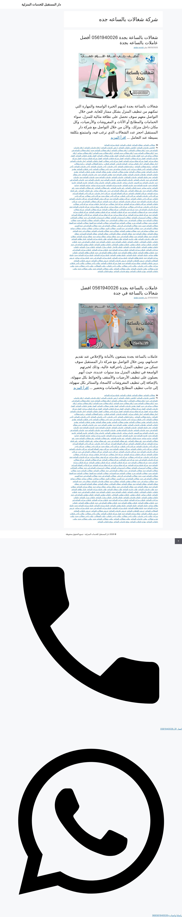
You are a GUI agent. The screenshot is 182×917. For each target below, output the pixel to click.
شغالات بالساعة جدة (150, 220)
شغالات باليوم (111, 228)
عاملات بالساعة (125, 145)
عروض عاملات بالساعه (149, 263)
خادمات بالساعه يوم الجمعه (144, 183)
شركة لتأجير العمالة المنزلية (82, 215)
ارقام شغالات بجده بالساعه (103, 153)
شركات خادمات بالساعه (127, 201)
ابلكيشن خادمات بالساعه (146, 148)
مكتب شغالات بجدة (85, 269)
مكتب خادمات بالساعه (139, 269)
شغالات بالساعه (149, 145)
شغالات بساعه (87, 228)
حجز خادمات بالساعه (89, 174)
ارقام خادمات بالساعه (92, 148)
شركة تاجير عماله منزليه (118, 207)
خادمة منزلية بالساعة (114, 185)
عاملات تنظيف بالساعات (120, 244)
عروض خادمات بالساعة (117, 261)
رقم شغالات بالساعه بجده (85, 188)
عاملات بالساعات (146, 242)
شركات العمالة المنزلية (119, 193)
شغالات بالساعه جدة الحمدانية (120, 223)
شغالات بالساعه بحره (140, 223)
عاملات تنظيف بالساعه (150, 247)
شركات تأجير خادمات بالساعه (147, 196)
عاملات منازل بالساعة (104, 247)
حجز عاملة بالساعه (144, 177)
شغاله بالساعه (103, 234)
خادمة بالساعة (82, 183)
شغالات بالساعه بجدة (85, 220)
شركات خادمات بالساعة (78, 199)
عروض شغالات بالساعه (99, 261)
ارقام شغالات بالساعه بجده (144, 153)
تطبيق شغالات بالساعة (137, 172)
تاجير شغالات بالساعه (101, 169)
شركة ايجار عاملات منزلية (98, 204)
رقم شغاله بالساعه (135, 191)
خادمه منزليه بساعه (98, 185)
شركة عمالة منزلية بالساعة (103, 215)
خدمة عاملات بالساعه (133, 188)
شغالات (155, 218)
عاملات (155, 242)
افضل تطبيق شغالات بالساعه (107, 156)
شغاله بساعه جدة (99, 236)
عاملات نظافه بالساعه (86, 252)
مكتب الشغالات (100, 266)
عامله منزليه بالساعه (119, 258)
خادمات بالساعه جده (92, 180)
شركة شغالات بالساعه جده (138, 212)
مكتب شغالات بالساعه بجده (103, 269)
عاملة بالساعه (132, 255)
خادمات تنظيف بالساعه (113, 183)
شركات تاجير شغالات (93, 196)
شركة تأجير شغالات (81, 204)
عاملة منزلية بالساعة (111, 145)
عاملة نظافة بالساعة (135, 258)
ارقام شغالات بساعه (85, 153)
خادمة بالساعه (128, 185)
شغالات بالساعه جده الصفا (79, 223)
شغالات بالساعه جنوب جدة (148, 226)
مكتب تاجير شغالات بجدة (84, 266)
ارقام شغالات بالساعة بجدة (101, 150)
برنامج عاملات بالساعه (126, 166)
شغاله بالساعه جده (141, 236)
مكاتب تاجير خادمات (145, 266)
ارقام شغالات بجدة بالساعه (123, 153)
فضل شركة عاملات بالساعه (111, 263)
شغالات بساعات (99, 228)
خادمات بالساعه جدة (108, 180)
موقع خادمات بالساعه (121, 271)
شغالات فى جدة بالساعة (82, 231)
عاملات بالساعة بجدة (119, 242)
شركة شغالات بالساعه (93, 209)
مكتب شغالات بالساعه (122, 269)
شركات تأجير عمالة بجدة (110, 196)
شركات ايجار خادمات (102, 193)
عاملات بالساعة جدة (103, 242)
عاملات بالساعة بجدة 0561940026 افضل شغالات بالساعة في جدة (119, 290)
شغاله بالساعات (115, 234)
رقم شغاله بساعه (100, 191)
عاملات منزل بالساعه (87, 247)
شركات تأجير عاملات (127, 196)
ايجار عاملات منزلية (136, 164)
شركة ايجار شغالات (116, 204)
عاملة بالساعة (143, 255)
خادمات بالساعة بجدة (103, 177)
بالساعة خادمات (122, 164)
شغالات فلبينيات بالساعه (100, 231)
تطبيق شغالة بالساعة (103, 172)
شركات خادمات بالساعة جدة (147, 201)
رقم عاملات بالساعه (86, 191)
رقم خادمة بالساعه (118, 188)
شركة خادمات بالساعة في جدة (146, 209)
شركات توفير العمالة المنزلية (98, 199)
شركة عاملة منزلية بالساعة (138, 215)
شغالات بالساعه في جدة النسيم (86, 226)
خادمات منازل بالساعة (96, 183)
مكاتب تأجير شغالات (92, 263)
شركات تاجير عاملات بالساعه (141, 199)
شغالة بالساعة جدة (140, 234)
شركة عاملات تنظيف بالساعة (99, 212)
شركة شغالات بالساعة (110, 209)
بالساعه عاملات (109, 164)
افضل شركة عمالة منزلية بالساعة (136, 161)
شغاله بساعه (111, 236)
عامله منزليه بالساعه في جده (100, 258)
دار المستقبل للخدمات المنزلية (41, 4)
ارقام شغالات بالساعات (136, 150)
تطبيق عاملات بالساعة (87, 172)
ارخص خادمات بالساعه (109, 148)
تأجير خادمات (112, 166)
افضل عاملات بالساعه (95, 161)
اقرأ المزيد (118, 137)
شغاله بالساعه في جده (125, 236)
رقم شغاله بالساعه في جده (118, 191)
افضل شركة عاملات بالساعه (113, 158)
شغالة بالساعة (137, 145)
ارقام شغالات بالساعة (119, 150)
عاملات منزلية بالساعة (137, 250)
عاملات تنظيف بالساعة (103, 244)
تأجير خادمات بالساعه (82, 166)
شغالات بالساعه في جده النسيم (128, 228)
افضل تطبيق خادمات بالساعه (129, 156)
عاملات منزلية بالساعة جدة (118, 250)
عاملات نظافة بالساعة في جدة (106, 252)
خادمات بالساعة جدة (87, 177)
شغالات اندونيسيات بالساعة (141, 218)
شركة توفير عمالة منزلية (99, 207)
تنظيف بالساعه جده (105, 174)
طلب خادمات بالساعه (146, 239)
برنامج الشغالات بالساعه (94, 164)
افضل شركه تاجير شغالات (113, 161)
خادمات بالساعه (139, 180)
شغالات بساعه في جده (145, 231)
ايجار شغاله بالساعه (151, 164)
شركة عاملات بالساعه (119, 212)
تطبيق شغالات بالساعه (120, 172)
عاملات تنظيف (135, 244)
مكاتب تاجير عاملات (114, 266)
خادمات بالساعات (130, 177)
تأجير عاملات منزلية (138, 169)
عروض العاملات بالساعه (135, 261)
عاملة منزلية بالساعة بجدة (84, 255)
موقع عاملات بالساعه (105, 271)
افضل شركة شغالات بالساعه (135, 158)
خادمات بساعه (128, 183)
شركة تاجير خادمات (150, 207)
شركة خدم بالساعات (126, 209)
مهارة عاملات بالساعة (138, 271)
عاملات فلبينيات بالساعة (132, 247)
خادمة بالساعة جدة (141, 185)
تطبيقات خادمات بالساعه (137, 174)
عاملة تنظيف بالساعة (118, 255)
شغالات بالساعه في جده (149, 228)
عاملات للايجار (118, 247)
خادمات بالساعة (117, 177)
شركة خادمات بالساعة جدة (79, 207)
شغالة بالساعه (127, 234)
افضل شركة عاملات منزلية (92, 158)
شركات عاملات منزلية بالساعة (135, 204)
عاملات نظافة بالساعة (146, 252)
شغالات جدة (114, 231)
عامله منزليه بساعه (82, 258)
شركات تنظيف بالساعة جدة (120, 199)
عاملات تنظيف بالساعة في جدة (82, 244)
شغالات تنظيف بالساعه (128, 231)
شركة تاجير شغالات (135, 207)
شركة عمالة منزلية (120, 215)
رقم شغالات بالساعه (102, 188)
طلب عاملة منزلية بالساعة (96, 239)
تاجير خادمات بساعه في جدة (120, 169)
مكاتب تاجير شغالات (129, 266)
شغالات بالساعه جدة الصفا (99, 223)
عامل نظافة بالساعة (79, 239)
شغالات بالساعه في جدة (107, 226)
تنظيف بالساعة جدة (120, 174)
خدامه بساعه (146, 188)
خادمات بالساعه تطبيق (125, 180)
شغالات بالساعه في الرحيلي (127, 226)
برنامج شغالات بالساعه (143, 166)
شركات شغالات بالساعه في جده (90, 201)
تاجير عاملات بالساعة (84, 169)
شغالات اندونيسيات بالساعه (121, 218)
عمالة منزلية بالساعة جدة (131, 263)
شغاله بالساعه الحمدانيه (88, 234)
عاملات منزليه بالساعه (100, 250)
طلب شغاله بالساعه (114, 239)
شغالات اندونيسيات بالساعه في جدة (97, 218)
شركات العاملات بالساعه (137, 193)
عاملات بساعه (146, 244)
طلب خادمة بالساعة (130, 239)
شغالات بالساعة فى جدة (133, 220)
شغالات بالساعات (77, 218)
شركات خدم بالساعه (110, 201)
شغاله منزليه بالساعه (84, 236)
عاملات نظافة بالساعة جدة (127, 252)
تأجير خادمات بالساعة (98, 166)
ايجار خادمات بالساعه (78, 161)
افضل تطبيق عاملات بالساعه (86, 156)
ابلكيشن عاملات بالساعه (127, 148)
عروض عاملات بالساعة (82, 261)
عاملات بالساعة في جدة (86, 242)
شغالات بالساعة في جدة (115, 220)
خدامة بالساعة (85, 185)
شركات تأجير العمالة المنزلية (83, 193)
